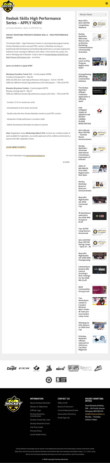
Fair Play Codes (36, 427)
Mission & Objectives (39, 407)
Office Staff (62, 403)
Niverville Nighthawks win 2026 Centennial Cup (84, 201)
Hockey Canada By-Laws (40, 420)
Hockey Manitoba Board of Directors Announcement (85, 186)
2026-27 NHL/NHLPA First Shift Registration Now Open (84, 170)
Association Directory (67, 414)
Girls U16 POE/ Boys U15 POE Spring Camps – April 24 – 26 (85, 243)
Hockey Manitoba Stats (40, 423)
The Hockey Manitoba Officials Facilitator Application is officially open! (84, 94)
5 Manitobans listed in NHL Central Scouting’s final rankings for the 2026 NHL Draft (84, 273)
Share (67, 162)
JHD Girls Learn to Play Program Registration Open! (84, 63)
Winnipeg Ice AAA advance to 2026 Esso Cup (84, 326)
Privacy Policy (36, 431)
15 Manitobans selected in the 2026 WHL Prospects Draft (85, 217)
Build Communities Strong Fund (84, 289)
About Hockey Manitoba (40, 403)
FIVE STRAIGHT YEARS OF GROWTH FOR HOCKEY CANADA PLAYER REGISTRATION (85, 116)
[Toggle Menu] (106, 3)
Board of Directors (65, 407)
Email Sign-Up (64, 418)
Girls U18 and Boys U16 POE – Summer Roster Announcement (85, 134)
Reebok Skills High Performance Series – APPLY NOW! (33, 20)
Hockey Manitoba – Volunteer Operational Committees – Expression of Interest (84, 153)
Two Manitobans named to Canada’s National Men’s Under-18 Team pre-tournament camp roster (84, 307)
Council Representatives (68, 410)
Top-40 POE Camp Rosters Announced (84, 231)
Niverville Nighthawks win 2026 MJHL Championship (85, 256)
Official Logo (35, 410)
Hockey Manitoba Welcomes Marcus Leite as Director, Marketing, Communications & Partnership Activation (86, 43)
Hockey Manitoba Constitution (37, 415)
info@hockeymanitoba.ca (95, 414)
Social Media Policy (38, 434)
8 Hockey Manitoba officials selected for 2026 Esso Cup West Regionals (84, 343)
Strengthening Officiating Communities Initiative (85, 77)
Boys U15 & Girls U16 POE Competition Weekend (84, 24)
